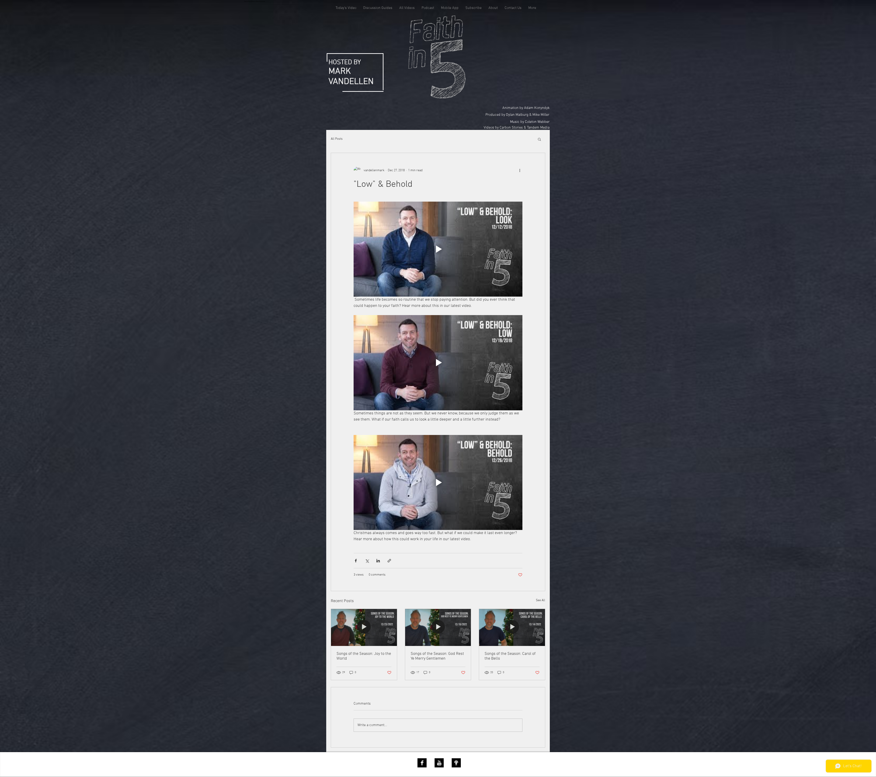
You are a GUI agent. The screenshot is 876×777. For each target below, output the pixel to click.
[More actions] (519, 170)
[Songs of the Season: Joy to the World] (364, 627)
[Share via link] (389, 560)
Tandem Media (538, 127)
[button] (539, 139)
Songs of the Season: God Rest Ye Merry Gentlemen (437, 656)
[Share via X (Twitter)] (367, 560)
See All (540, 600)
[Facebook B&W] (422, 762)
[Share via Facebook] (356, 560)
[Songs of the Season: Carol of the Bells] (512, 627)
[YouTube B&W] (439, 762)
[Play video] (438, 249)
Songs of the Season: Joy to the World (363, 656)
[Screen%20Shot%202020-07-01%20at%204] (456, 762)
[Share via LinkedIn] (378, 560)
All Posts (337, 139)
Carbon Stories (511, 127)
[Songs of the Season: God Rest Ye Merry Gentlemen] (438, 627)
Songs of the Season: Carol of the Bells (510, 656)
